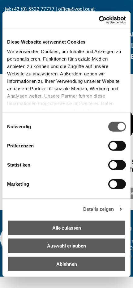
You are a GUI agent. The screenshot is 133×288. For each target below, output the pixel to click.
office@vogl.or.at (76, 9)
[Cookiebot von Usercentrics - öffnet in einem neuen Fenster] (99, 20)
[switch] (117, 145)
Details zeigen (98, 209)
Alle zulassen (66, 227)
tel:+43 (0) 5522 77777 (29, 9)
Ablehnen (66, 263)
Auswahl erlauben (66, 245)
